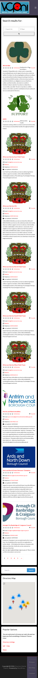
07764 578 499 (14, 480)
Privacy (32, 662)
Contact (32, 673)
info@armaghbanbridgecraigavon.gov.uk (18, 530)
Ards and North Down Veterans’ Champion (16, 470)
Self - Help (6, 646)
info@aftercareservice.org (15, 162)
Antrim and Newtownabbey (11, 411)
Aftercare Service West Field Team (14, 365)
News (5, 650)
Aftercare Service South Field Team (14, 316)
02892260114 (14, 167)
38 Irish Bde (6, 65)
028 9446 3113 (14, 421)
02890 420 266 (14, 216)
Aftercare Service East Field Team (14, 157)
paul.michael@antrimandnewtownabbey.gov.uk (20, 417)
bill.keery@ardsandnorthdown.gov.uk (17, 475)
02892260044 (14, 326)
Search (31, 570)
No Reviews (17, 68)
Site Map (32, 668)
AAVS (4, 119)
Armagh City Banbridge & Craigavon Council (17, 525)
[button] (13, 602)
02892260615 (14, 277)
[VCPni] (14, 7)
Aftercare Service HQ (10, 206)
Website (6, 164)
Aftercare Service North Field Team (14, 267)
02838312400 (14, 535)
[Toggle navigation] (35, 8)
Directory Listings (9, 642)
